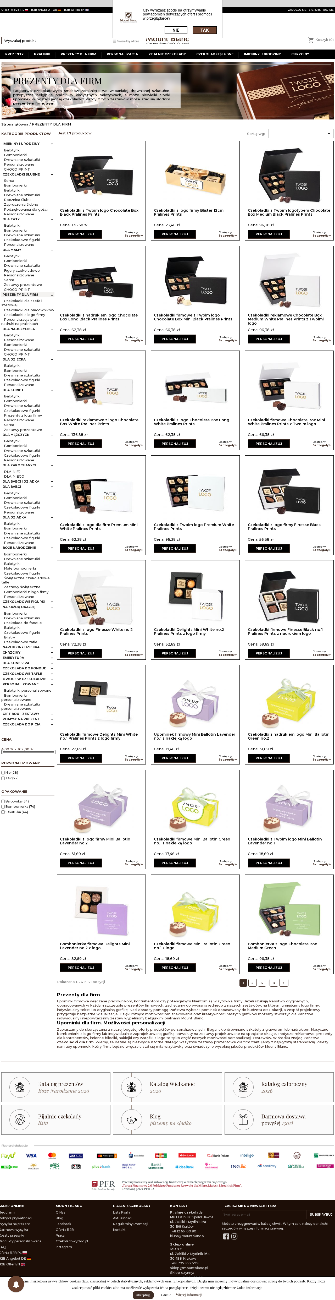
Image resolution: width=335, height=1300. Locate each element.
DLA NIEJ (12, 471)
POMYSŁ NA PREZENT (21, 719)
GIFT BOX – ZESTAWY (21, 714)
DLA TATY (11, 219)
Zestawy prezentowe (23, 284)
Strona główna (15, 124)
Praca (60, 1235)
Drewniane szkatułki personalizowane (20, 706)
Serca (9, 180)
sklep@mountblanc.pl (189, 1268)
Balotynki (12, 150)
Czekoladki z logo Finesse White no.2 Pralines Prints (96, 631)
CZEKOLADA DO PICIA (21, 724)
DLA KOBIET (13, 390)
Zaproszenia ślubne (21, 204)
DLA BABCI (12, 487)
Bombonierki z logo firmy (26, 592)
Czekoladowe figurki (22, 240)
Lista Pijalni (122, 1212)
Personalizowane (19, 164)
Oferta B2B (65, 1230)
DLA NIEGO (14, 476)
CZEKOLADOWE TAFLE (22, 674)
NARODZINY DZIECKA (21, 647)
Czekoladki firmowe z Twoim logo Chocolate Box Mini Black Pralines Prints (193, 317)
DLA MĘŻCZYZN (16, 435)
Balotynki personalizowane (28, 690)
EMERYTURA (13, 658)
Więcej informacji (189, 1295)
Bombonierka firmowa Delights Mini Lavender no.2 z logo (95, 946)
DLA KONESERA (16, 663)
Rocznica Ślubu (17, 200)
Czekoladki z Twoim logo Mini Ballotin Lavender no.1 (285, 841)
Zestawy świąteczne (22, 587)
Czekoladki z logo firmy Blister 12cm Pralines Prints (189, 212)
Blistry (9, 637)
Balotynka (17, 801)
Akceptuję (143, 1295)
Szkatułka (16, 812)
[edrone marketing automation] (126, 40)
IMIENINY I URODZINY (21, 144)
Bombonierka (20, 807)
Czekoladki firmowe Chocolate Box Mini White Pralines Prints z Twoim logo (286, 422)
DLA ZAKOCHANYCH (20, 465)
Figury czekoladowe (22, 270)
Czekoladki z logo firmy (24, 315)
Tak (12, 778)
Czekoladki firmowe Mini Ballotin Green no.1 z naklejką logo (192, 841)
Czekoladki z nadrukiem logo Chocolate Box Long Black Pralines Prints (99, 317)
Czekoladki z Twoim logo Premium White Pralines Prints (194, 526)
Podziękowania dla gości (26, 209)
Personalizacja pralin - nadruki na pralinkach (21, 321)
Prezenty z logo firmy (23, 415)
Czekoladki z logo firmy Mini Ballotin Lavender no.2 (95, 841)
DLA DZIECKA (14, 359)
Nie (11, 772)
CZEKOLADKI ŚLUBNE (21, 174)
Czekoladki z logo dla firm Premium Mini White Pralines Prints (99, 526)
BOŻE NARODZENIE (19, 548)
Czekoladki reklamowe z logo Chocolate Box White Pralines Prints (99, 422)
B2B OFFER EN (74, 10)
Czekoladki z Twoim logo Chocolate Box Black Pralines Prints (99, 212)
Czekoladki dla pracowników (29, 310)
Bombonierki (15, 155)
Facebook (63, 1224)
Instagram (64, 1247)
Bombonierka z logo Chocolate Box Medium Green (282, 946)
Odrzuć (166, 1295)
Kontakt (119, 1230)
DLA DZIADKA (14, 517)
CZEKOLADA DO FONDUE (24, 668)
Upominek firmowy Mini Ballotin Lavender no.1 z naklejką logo (194, 736)
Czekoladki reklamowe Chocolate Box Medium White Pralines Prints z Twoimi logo (286, 319)
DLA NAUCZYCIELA (19, 329)
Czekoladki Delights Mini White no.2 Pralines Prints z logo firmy (189, 631)
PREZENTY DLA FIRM (20, 295)
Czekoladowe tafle (20, 642)
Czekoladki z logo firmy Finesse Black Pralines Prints (284, 526)
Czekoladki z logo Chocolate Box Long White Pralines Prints (191, 422)
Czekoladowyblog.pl (72, 1241)
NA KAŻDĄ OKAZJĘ (19, 607)
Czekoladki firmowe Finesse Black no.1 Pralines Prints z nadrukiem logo (285, 631)
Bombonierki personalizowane (16, 697)
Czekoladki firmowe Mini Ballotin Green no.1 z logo (192, 946)
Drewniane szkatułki (22, 159)
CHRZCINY (11, 652)
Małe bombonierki (20, 568)
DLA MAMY (12, 250)
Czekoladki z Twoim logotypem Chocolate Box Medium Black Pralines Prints (289, 212)
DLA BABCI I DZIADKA (21, 481)
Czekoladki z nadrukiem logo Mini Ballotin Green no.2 (289, 736)
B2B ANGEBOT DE (44, 10)
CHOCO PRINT (17, 169)
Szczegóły (133, 235)
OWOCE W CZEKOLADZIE (24, 679)
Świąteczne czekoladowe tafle (25, 580)
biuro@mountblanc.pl (187, 1236)
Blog (59, 1218)
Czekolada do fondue (23, 623)
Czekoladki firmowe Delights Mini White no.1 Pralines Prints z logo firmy (99, 736)
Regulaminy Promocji (130, 1224)
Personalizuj (81, 234)
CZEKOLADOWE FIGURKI (24, 602)
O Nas (60, 1212)
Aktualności (122, 1218)
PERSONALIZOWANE (20, 684)
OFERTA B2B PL (13, 10)
